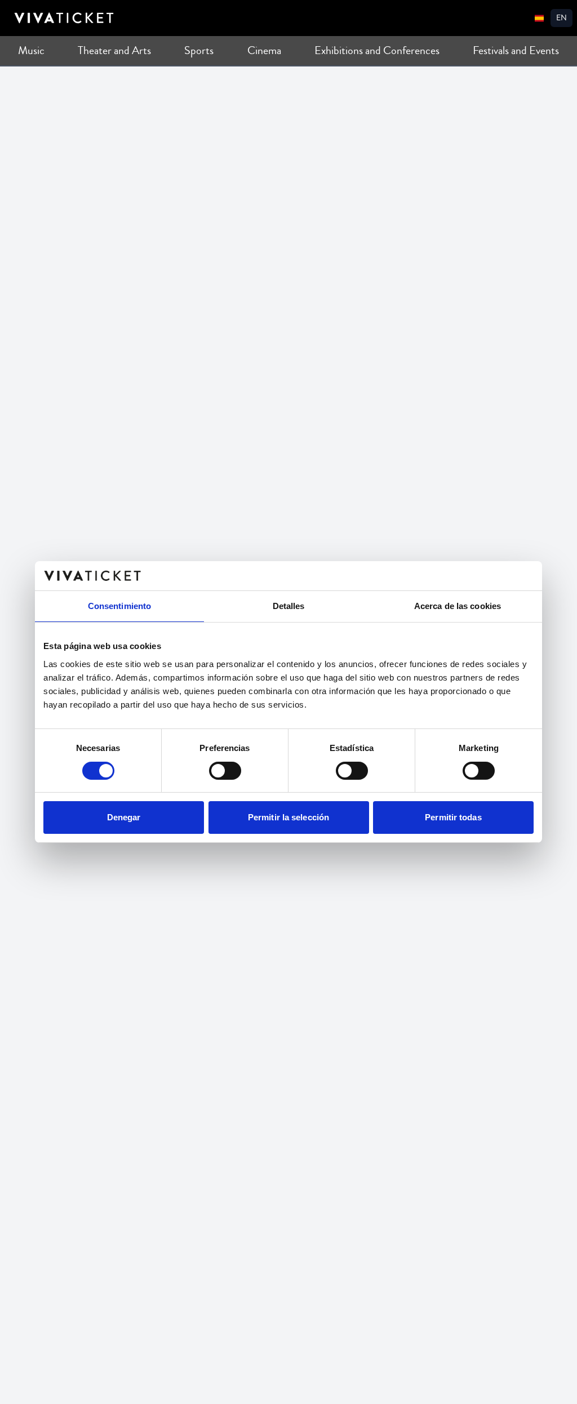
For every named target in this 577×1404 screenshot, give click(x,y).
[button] (561, 18)
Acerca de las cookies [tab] (457, 606)
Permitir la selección (288, 817)
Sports (199, 50)
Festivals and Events (516, 50)
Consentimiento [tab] (119, 606)
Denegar (124, 817)
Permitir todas (453, 817)
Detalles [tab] (289, 606)
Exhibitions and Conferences (377, 50)
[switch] (225, 771)
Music (31, 50)
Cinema (264, 50)
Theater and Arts (114, 50)
